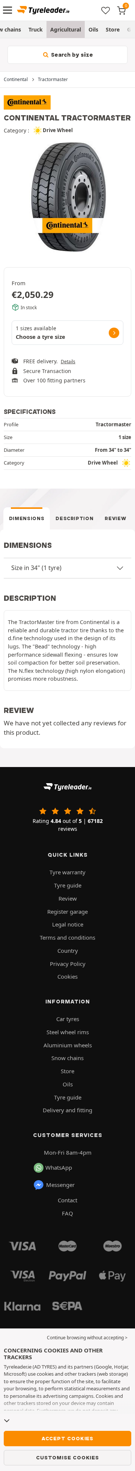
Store (113, 29)
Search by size (71, 54)
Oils (93, 29)
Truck (35, 29)
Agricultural (65, 29)
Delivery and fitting (67, 1110)
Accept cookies (67, 1438)
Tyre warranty (68, 872)
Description (74, 518)
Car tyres (67, 1019)
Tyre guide (67, 885)
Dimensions (27, 518)
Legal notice (67, 924)
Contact (67, 1200)
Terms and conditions (67, 937)
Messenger (60, 1184)
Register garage (67, 911)
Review (115, 518)
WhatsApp (58, 1167)
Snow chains (67, 1058)
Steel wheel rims (67, 1032)
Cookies (67, 976)
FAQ (67, 1213)
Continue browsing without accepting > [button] (87, 1337)
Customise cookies (67, 1457)
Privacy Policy (68, 963)
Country (67, 950)
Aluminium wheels (68, 1045)
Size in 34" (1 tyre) (36, 568)
